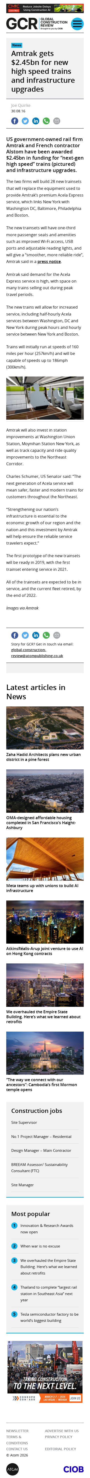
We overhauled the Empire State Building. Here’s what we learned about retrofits (48, 1266)
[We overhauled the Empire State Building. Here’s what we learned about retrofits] (45, 985)
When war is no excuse (40, 1246)
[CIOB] (64, 1469)
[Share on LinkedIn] (35, 120)
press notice (49, 261)
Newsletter (17, 1430)
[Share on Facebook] (14, 120)
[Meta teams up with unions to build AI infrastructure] (45, 859)
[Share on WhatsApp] (46, 120)
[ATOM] (25, 1469)
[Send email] (56, 120)
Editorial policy (60, 1449)
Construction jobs (36, 1111)
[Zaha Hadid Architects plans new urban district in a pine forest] (45, 728)
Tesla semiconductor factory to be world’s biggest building (49, 1317)
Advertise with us (62, 1430)
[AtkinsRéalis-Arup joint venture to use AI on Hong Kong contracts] (45, 922)
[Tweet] (25, 120)
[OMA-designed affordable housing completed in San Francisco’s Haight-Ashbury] (45, 790)
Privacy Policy (58, 1436)
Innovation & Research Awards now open (46, 1228)
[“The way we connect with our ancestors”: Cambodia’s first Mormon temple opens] (45, 1053)
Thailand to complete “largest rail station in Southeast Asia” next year (48, 1293)
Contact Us (17, 1449)
